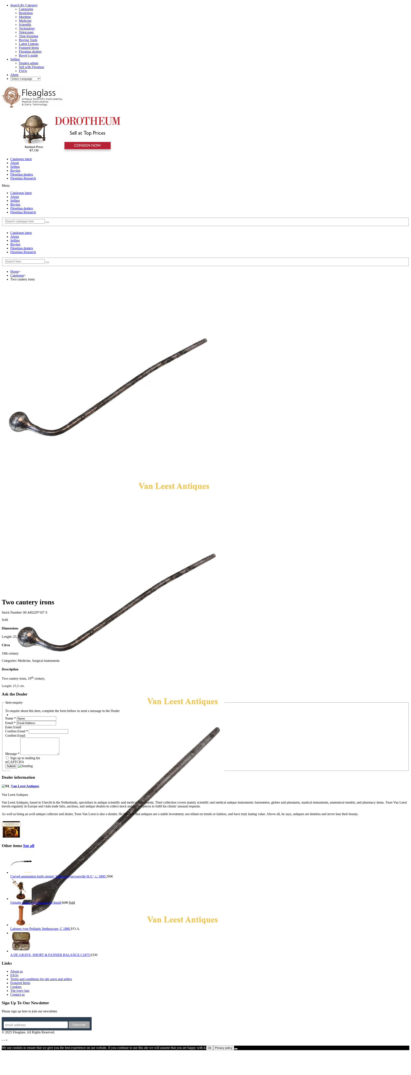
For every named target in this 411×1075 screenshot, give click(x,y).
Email (10, 723)
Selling (15, 167)
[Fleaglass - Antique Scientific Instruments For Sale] (33, 105)
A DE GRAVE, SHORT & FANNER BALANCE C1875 (50, 955)
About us (16, 971)
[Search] (47, 222)
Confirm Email (16, 731)
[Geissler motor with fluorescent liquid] (21, 898)
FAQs (14, 975)
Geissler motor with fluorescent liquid (36, 902)
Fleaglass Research (23, 178)
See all (28, 845)
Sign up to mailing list (24, 758)
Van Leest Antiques (25, 786)
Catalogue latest (21, 159)
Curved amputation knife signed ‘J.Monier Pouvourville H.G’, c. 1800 (58, 876)
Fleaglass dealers (21, 174)
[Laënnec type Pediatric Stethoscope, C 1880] (21, 925)
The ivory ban (19, 990)
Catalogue (17, 275)
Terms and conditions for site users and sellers (41, 979)
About (14, 163)
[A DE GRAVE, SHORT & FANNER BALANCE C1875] (21, 951)
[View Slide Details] (69, 152)
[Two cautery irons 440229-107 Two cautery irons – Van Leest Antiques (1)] (109, 498)
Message (12, 754)
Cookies (15, 987)
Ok (209, 1047)
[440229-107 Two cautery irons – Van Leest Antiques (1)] (117, 715)
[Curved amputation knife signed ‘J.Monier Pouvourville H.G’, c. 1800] (21, 872)
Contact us (17, 994)
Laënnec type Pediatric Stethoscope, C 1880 (40, 928)
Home (14, 271)
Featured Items (20, 983)
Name (10, 718)
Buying (15, 170)
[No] (236, 1048)
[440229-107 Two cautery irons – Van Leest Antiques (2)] (117, 933)
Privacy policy (223, 1047)
